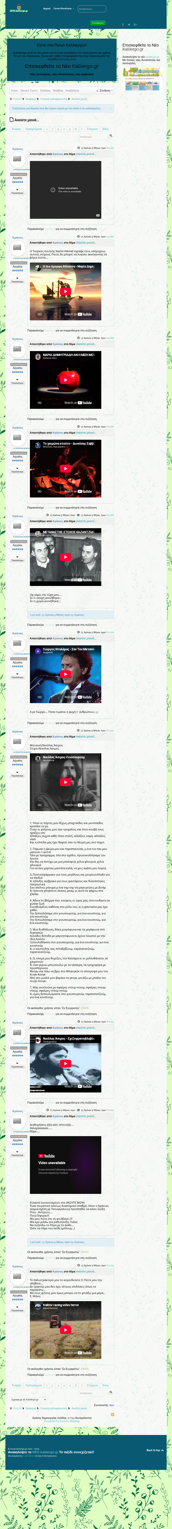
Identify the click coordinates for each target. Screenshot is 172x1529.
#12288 (110, 515)
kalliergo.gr (152, 56)
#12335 (110, 1265)
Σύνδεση (50, 229)
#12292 (110, 1110)
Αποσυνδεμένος (19, 174)
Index (14, 90)
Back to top (154, 1450)
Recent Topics (29, 90)
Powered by (51, 1421)
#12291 (110, 1021)
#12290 (110, 730)
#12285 (110, 338)
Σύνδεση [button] (97, 23)
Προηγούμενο (33, 129)
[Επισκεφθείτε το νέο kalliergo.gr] (142, 79)
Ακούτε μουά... (86, 154)
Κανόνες (45, 90)
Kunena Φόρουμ (70, 1421)
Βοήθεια (58, 90)
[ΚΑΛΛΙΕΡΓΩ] (21, 8)
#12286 (110, 426)
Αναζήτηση (72, 90)
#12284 (110, 236)
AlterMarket (29, 1456)
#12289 (110, 632)
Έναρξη (16, 129)
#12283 (110, 148)
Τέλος (105, 129)
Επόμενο (92, 129)
